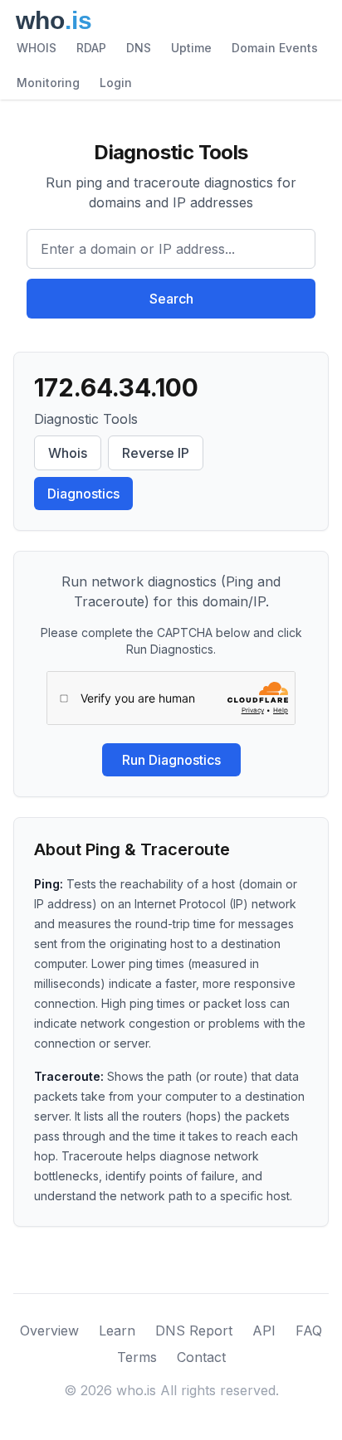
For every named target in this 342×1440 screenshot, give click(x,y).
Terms (137, 1357)
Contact (201, 1357)
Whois (67, 453)
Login (116, 82)
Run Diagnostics (171, 760)
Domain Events (275, 48)
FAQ (309, 1330)
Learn (117, 1330)
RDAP (91, 48)
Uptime (191, 48)
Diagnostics (83, 493)
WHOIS (36, 48)
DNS (138, 48)
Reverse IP (155, 453)
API (264, 1330)
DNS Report (193, 1330)
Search (171, 298)
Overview (49, 1330)
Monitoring (48, 82)
